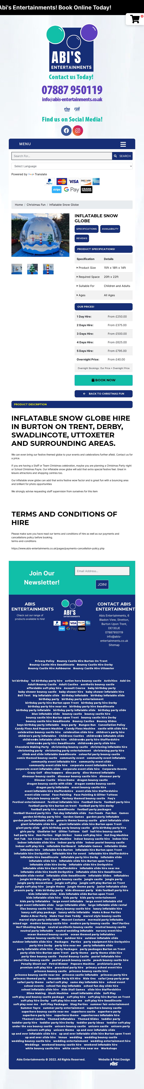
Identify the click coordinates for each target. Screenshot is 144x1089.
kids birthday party (49, 890)
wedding (76, 1037)
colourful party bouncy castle (99, 754)
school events (34, 985)
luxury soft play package (38, 912)
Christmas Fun (36, 204)
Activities (110, 680)
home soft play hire (88, 835)
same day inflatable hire (87, 982)
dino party (73, 772)
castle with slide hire (112, 728)
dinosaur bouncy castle (38, 776)
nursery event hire (109, 930)
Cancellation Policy (111, 724)
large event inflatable (68, 901)
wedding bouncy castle (100, 1037)
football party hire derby (96, 805)
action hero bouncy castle (83, 680)
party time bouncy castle (39, 956)
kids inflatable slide (42, 894)
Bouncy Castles (83, 721)
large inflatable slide (71, 905)
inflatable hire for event (69, 853)
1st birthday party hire (47, 680)
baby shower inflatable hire (105, 691)
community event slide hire (48, 765)
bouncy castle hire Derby (98, 717)
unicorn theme (64, 1030)
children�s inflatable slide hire (45, 739)
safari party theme (30, 982)
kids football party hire (112, 890)
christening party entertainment (68, 750)
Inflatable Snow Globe (64, 204)
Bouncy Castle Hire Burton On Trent (82, 661)
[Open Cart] (135, 19)
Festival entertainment (28, 802)
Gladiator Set (46, 831)
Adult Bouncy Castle (42, 684)
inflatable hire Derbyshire (32, 853)
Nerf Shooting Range (30, 927)
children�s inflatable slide (105, 735)
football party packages (94, 809)
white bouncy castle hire (42, 1048)
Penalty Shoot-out (34, 963)
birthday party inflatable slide (74, 710)
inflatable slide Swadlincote (66, 875)
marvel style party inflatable (39, 919)
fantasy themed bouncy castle (83, 798)
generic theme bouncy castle (76, 820)
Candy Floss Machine (80, 728)
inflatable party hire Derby (79, 857)
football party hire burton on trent (52, 805)
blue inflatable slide (46, 713)
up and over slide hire (40, 1037)
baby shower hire (71, 691)
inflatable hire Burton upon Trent (98, 849)
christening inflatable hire (108, 747)
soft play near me (25, 1004)
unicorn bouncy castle (70, 1026)
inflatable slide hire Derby (48, 864)
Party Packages (66, 949)
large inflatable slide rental (107, 905)
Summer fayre (31, 1008)
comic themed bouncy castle (37, 758)
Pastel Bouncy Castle (74, 956)
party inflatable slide (98, 945)
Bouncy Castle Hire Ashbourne (49, 668)
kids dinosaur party (79, 890)
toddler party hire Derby (57, 1022)
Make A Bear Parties (106, 912)
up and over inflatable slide (96, 1030)
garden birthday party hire (42, 816)
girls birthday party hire (109, 827)
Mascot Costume (73, 919)
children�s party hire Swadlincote (51, 743)
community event (72, 758)
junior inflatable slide (112, 886)
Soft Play (109, 993)
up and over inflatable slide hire (34, 1033)
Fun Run (111, 813)
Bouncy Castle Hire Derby (95, 664)
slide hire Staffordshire (104, 989)
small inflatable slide (86, 993)
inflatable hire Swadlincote (39, 857)
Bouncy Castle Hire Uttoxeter (93, 668)
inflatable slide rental (28, 875)
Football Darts (91, 802)
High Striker (63, 835)
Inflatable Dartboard (61, 846)
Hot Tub (19, 838)
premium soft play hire (36, 967)
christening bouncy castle (69, 747)
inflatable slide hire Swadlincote (99, 872)
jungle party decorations (35, 883)
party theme (79, 952)
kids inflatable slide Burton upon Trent (86, 894)
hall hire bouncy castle (106, 831)
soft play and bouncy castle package (38, 996)
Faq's (111, 798)
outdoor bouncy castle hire (43, 938)
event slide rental (37, 794)
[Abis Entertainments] (72, 47)
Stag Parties (79, 1004)
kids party (70, 897)
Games (124, 813)
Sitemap (114, 645)
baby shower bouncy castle (37, 691)
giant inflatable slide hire (39, 824)
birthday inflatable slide (108, 695)
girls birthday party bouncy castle (66, 827)
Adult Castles (68, 684)
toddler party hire (24, 1022)
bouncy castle (72, 713)
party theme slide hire (106, 952)
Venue (62, 1037)
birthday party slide (112, 710)
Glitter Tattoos (69, 831)
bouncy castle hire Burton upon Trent (52, 717)
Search (125, 156)
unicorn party (120, 1026)
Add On (125, 680)
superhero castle (83, 1011)
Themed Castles (33, 1019)
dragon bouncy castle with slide (49, 783)
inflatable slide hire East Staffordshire (50, 868)
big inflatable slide (46, 695)
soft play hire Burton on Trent (109, 996)
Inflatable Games (90, 846)
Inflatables (121, 875)
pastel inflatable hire (106, 956)
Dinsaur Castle (44, 780)
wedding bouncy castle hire (31, 1041)
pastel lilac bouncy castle (32, 960)
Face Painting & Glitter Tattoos (96, 794)
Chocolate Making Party (32, 747)
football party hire (117, 802)
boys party (68, 724)
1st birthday (20, 680)
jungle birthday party (35, 879)
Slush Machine (58, 993)
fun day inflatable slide (70, 813)
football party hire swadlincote (53, 809)
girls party (27, 831)
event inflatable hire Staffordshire (49, 791)
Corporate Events (114, 769)
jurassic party (23, 890)
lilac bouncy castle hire (36, 908)
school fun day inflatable (63, 985)
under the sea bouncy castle (32, 1026)
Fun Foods (96, 813)
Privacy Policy (44, 661)
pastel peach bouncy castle (71, 960)
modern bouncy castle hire (49, 923)
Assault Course (74, 688)
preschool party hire (69, 967)
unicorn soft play (39, 1030)
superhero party (109, 1011)
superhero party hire (37, 1015)
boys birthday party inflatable (38, 724)
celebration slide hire (78, 732)
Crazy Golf (34, 772)
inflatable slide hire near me (100, 868)
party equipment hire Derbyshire (107, 941)
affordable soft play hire (44, 688)
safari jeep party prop (113, 978)
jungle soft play (66, 883)
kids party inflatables (35, 901)
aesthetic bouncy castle (97, 684)
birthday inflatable (75, 695)
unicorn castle (98, 1026)
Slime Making (36, 993)
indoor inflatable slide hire (36, 842)
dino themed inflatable (99, 772)
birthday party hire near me (47, 706)
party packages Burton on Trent (102, 949)
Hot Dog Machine (116, 835)
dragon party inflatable (52, 787)
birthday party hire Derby (99, 702)
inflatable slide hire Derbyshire (91, 864)
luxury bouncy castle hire (73, 908)
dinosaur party (109, 776)
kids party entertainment (98, 897)
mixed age (20, 923)
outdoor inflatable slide (101, 938)
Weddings (32, 1044)
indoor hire (120, 838)
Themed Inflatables (61, 1019)
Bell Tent (24, 695)
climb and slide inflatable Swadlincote (49, 754)
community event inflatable (106, 758)
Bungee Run (87, 724)
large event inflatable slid (104, 901)
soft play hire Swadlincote (103, 1000)
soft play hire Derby (35, 1000)
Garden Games (73, 816)
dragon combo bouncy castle (95, 783)
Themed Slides (88, 1019)
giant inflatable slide (114, 820)
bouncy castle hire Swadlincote (48, 721)
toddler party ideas (90, 1022)
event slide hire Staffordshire (97, 791)
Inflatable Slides (99, 875)
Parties (76, 941)
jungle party (113, 879)
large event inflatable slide (34, 905)
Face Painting (61, 794)
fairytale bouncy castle (43, 798)
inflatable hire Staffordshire (108, 853)
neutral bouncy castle (110, 927)
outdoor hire (73, 938)
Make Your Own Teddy (65, 916)
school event (116, 982)
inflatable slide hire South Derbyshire (47, 872)
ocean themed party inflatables (93, 934)
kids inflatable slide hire (43, 897)
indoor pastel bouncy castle (105, 842)
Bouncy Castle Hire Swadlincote (52, 664)
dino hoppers (53, 772)
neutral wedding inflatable (74, 930)
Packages (61, 941)
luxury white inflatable (74, 912)
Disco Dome (66, 780)
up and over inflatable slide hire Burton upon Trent (95, 1033)
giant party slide (28, 827)
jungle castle (93, 879)
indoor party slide (70, 842)
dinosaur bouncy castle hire (77, 776)
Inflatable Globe (115, 846)
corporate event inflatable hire (91, 765)
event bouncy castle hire (88, 787)
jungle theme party (80, 886)
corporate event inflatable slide (38, 769)
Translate (41, 174)
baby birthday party (102, 688)
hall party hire (24, 835)
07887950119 (114, 632)
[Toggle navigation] (123, 144)
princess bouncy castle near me (37, 974)
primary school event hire (104, 967)
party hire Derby (40, 945)
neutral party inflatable (36, 930)
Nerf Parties (120, 923)
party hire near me (68, 945)
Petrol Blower (58, 963)
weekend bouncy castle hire (61, 1044)
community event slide (95, 761)
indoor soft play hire (29, 846)
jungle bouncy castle (67, 879)
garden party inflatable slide (33, 820)
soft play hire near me (66, 1000)
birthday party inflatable (33, 710)
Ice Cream (35, 838)
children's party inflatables (37, 735)
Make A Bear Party (34, 916)
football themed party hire (32, 813)
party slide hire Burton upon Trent (44, 952)
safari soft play (57, 982)
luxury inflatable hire (107, 908)
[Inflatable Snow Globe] (40, 235)
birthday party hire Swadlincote (91, 706)
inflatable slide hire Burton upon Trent (86, 860)
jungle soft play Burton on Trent (102, 883)
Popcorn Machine (83, 963)
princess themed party (30, 978)
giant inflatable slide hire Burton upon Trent (90, 824)
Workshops (109, 1048)
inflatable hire (30, 849)
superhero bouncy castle (104, 1008)
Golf (85, 831)
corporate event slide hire (81, 769)
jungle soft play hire (29, 886)
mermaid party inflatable (105, 919)
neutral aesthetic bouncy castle (70, 927)
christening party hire (108, 750)
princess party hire (114, 974)
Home (19, 204)
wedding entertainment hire (110, 1041)
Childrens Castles (71, 735)
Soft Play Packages (54, 1004)
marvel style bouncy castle (102, 916)
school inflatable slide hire (40, 989)
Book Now (105, 380)
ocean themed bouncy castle (47, 934)
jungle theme (55, 886)
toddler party (110, 1019)
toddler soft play (118, 1022)
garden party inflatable (102, 816)
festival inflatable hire (63, 802)
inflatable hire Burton (58, 849)
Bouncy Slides (107, 721)
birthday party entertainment (82, 699)
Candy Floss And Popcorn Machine (39, 728)
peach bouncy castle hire (111, 960)
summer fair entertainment (109, 1004)
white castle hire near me (81, 1048)
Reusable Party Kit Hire (64, 978)
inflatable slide (111, 857)
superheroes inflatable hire (100, 1015)
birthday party (49, 699)
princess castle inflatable (80, 974)
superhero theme (66, 1015)
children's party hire (110, 732)
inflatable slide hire (43, 860)
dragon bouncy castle (92, 780)
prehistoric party (109, 963)
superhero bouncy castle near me (45, 1011)
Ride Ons (89, 978)
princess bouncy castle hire (88, 971)
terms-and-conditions (23, 541)
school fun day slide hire (101, 985)
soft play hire (76, 996)
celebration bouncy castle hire (39, 732)
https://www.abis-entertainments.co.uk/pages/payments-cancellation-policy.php (57, 548)
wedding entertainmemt (70, 1041)
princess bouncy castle (50, 971)
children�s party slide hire (97, 743)
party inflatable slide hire (35, 949)
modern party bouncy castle (90, 923)
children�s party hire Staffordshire (94, 739)
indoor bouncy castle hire (92, 838)
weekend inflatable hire (100, 1044)
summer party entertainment (63, 1008)
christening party (30, 750)
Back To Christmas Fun (106, 393)
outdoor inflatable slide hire (32, 941)
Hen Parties (44, 835)
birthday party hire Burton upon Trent (52, 702)
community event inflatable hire (53, 761)
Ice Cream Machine (58, 838)
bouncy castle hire (97, 713)
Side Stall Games (73, 989)
